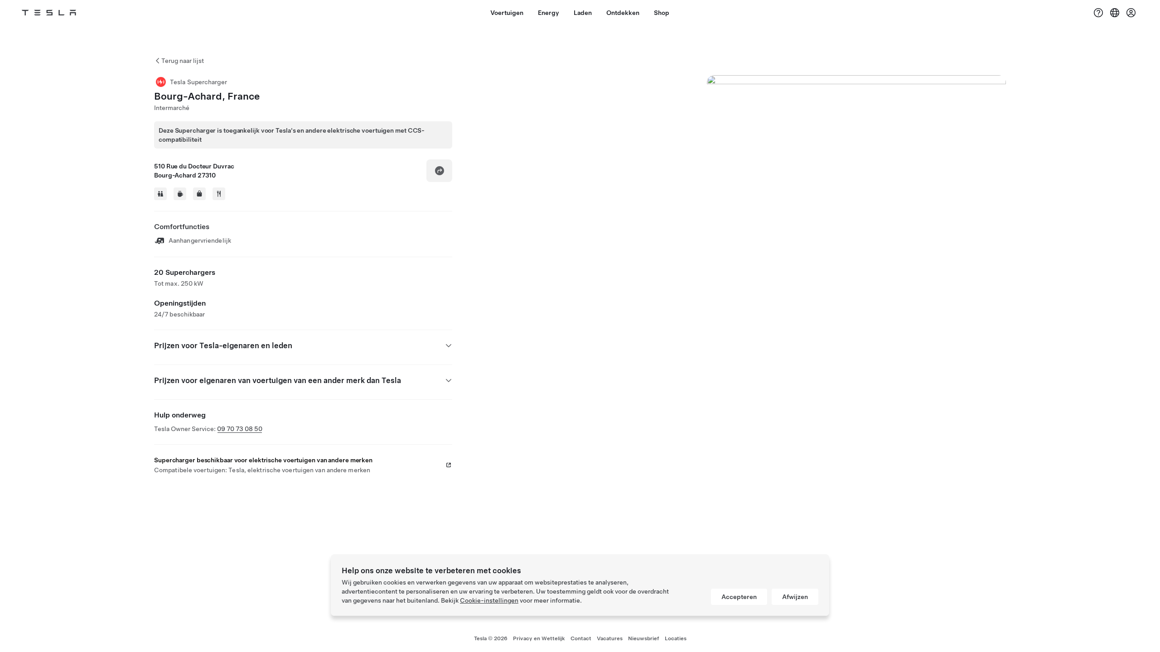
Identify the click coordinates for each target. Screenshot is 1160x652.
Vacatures (610, 638)
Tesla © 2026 (491, 638)
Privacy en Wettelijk (539, 638)
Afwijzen (795, 596)
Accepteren (739, 596)
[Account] (1131, 12)
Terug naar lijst (182, 60)
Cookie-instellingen (489, 600)
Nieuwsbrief (643, 638)
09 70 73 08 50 (239, 428)
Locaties (675, 638)
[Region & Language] (1114, 12)
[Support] (1098, 12)
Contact (580, 638)
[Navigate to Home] (48, 12)
